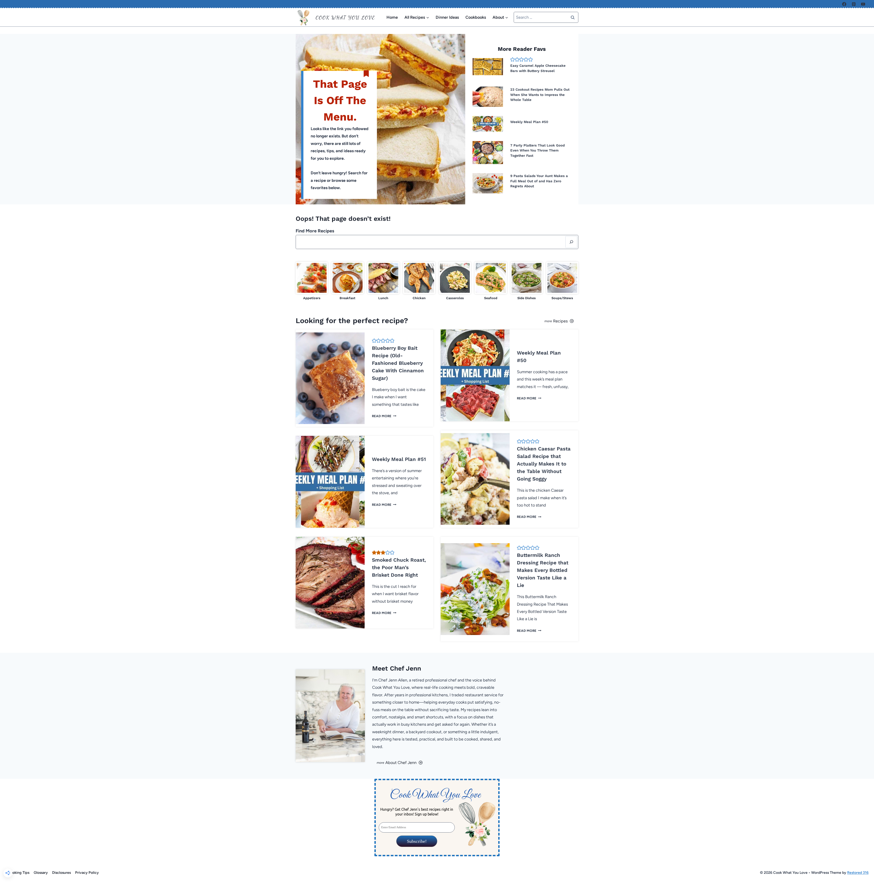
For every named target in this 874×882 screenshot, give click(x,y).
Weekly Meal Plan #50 (529, 122)
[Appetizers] (312, 281)
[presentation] (488, 66)
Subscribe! (417, 841)
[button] (512, 59)
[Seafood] (491, 281)
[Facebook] (844, 4)
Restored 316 (858, 872)
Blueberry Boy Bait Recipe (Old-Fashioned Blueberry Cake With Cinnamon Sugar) (398, 363)
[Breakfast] (347, 281)
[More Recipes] (509, 320)
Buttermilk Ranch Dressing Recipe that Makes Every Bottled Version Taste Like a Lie (542, 570)
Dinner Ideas (447, 17)
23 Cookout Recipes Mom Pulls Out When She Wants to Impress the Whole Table (539, 94)
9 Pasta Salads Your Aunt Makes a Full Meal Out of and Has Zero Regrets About (539, 181)
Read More (383, 416)
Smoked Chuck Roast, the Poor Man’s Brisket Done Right (399, 567)
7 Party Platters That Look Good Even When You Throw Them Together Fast (537, 150)
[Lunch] (383, 281)
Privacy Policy (87, 872)
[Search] (571, 242)
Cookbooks (475, 17)
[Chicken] (419, 281)
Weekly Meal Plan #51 (399, 459)
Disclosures (61, 872)
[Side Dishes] (527, 281)
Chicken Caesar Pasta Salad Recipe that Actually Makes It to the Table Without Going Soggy (544, 464)
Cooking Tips (18, 872)
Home (392, 17)
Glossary (41, 872)
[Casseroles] (455, 281)
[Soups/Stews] (562, 281)
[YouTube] (863, 4)
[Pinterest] (854, 4)
